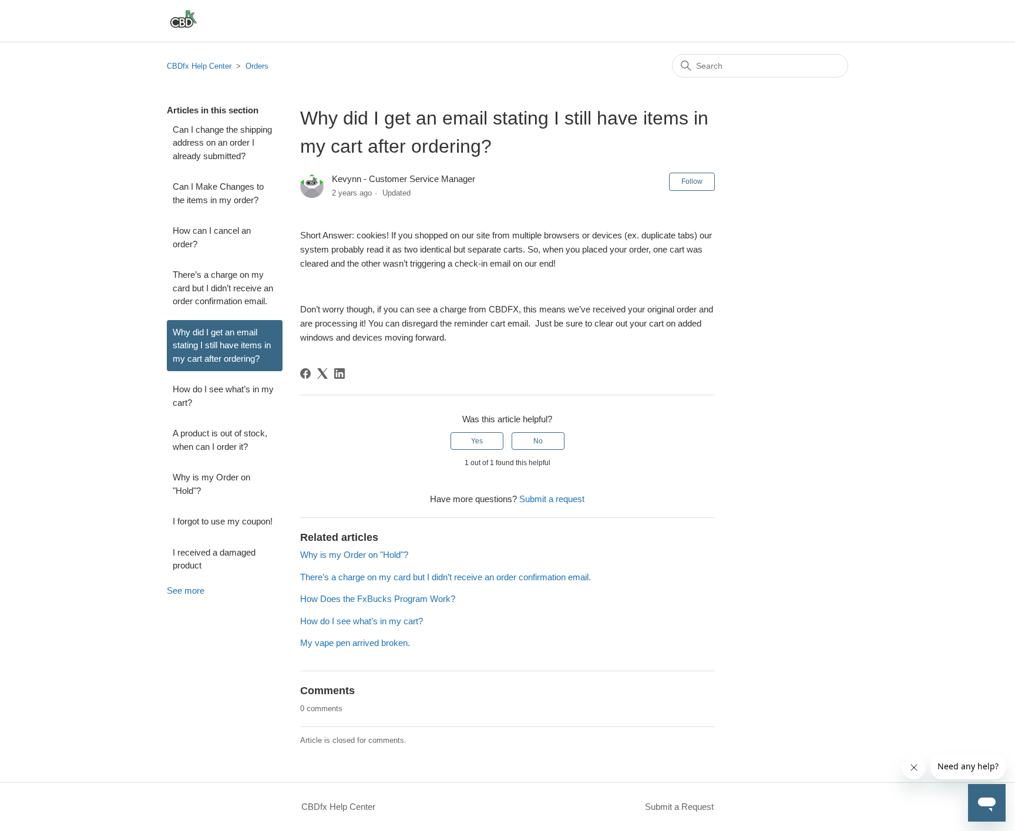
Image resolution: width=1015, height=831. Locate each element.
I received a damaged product (214, 559)
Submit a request (551, 499)
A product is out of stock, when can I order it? (220, 440)
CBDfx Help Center (199, 66)
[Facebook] (305, 373)
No (538, 441)
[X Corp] (322, 373)
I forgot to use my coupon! (223, 521)
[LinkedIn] (339, 373)
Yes (477, 441)
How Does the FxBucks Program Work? (377, 599)
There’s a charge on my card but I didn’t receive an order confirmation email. (223, 288)
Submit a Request (679, 807)
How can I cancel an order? (212, 237)
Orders (257, 66)
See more (185, 591)
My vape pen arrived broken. (355, 643)
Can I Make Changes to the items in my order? (218, 193)
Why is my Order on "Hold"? (211, 484)
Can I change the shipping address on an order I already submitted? (222, 143)
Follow (692, 181)
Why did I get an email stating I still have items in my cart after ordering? (222, 345)
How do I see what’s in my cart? (223, 396)
